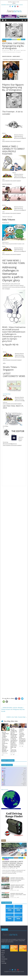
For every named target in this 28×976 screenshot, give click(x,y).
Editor (12, 50)
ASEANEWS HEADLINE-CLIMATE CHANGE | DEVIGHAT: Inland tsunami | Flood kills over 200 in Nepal (17, 886)
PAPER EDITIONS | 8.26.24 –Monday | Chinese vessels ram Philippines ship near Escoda (13, 709)
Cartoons (4, 39)
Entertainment (4, 959)
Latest (19, 39)
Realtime (8, 808)
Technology (3, 963)
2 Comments (17, 50)
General (16, 857)
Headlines (21, 857)
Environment (10, 857)
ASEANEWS (5, 857)
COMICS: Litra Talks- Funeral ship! (16, 717)
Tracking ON (13, 808)
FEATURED (14, 39)
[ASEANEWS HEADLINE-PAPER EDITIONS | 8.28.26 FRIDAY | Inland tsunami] (5, 892)
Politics (4, 41)
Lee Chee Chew (6, 394)
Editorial (9, 39)
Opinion (23, 39)
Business (3, 961)
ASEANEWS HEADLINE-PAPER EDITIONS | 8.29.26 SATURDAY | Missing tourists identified (17, 879)
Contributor (13, 868)
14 (3, 754)
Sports (2, 954)
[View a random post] (25, 20)
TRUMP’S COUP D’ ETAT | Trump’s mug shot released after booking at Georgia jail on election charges (22, 736)
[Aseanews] (2, 20)
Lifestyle (6, 859)
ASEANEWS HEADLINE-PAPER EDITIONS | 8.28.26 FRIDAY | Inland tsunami (18, 895)
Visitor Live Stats (4, 789)
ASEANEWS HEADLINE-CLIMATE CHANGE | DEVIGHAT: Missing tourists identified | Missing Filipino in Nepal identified (12, 864)
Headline (3, 950)
